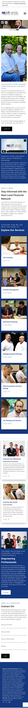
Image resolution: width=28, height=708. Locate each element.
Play (6, 22)
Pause (2, 22)
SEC (3, 693)
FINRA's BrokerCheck (20, 3)
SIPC (22, 686)
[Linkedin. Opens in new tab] (9, 702)
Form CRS (5, 5)
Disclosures (4, 697)
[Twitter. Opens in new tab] (6, 702)
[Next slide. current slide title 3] (27, 51)
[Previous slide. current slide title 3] (0, 51)
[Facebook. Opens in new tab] (3, 702)
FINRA (19, 686)
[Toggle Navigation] (25, 13)
